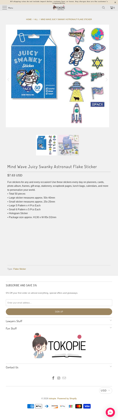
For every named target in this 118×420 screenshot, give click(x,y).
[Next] (106, 80)
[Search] (103, 8)
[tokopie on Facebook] (53, 378)
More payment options (59, 254)
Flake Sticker (19, 269)
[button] (110, 412)
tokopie (52, 398)
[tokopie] (59, 8)
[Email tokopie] (64, 378)
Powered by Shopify (67, 398)
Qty (9, 223)
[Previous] (9, 80)
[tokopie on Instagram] (59, 378)
